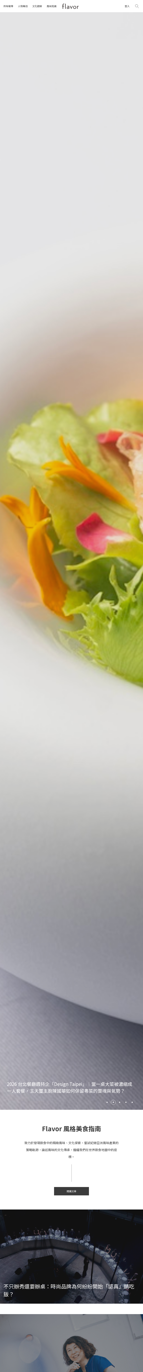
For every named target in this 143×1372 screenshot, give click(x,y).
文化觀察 (37, 6)
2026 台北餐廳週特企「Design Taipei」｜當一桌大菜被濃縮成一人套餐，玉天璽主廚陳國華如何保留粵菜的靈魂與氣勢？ (69, 1087)
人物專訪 (23, 6)
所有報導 (8, 6)
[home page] (70, 6)
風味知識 (52, 6)
